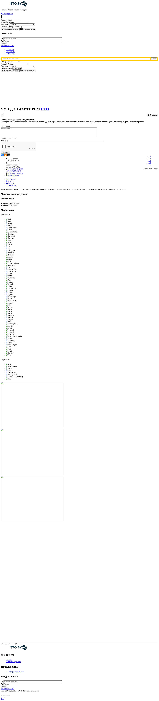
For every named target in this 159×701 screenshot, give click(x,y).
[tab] (10, 179)
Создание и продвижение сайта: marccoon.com (142, 693)
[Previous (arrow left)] (2, 697)
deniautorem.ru (13, 175)
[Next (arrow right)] (4, 697)
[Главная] (14, 6)
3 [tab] (11, 183)
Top (2, 699)
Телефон (4, 141)
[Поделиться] (4, 695)
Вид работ (5, 24)
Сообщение (6, 126)
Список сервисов (14, 662)
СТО (45, 109)
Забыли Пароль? (7, 46)
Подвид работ (6, 27)
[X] (8, 155)
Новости (10, 54)
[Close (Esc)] (2, 695)
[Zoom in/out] (9, 695)
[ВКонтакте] (2, 155)
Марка (3, 22)
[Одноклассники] (5, 155)
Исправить (153, 115)
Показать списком (28, 29)
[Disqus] (79, 552)
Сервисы (11, 52)
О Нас (9, 660)
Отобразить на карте (10, 29)
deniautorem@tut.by (15, 173)
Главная (10, 50)
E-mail (4, 138)
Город (3, 20)
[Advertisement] (71, 88)
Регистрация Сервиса (15, 672)
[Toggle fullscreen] (6, 695)
